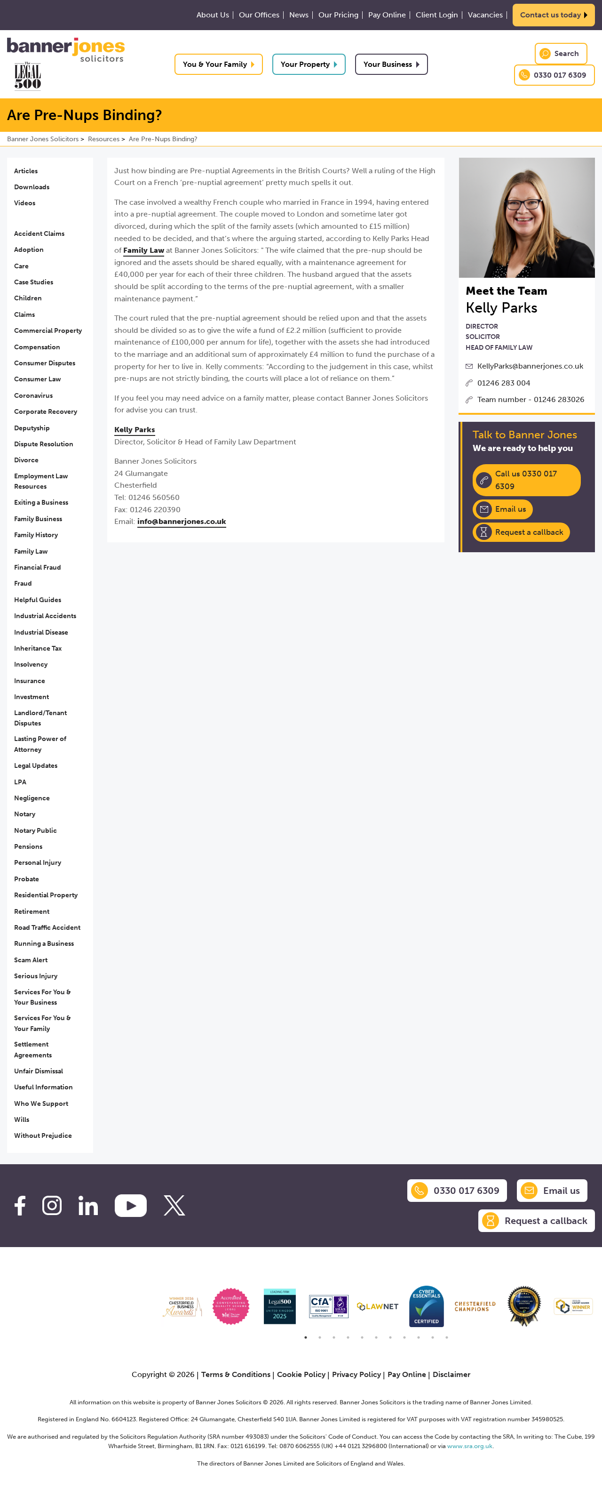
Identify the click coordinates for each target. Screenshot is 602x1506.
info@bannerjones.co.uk (181, 521)
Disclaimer (451, 1374)
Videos (24, 203)
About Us (213, 15)
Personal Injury (37, 863)
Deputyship (32, 428)
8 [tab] (404, 1337)
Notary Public (35, 831)
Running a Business (44, 944)
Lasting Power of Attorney (40, 744)
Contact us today (550, 14)
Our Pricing (338, 15)
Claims (24, 315)
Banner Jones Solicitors (43, 139)
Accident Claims (39, 234)
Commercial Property (48, 331)
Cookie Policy (301, 1374)
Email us (510, 509)
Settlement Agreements (33, 1049)
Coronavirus (33, 396)
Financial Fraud (37, 568)
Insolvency (31, 664)
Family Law (31, 552)
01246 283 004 (504, 383)
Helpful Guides (37, 600)
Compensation (37, 347)
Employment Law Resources (41, 481)
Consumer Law (37, 379)
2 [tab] (320, 1337)
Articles (26, 171)
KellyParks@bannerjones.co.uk (530, 366)
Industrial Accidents (45, 616)
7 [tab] (390, 1337)
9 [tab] (418, 1337)
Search (566, 53)
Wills (21, 1120)
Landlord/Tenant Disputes (40, 718)
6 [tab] (376, 1337)
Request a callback (529, 532)
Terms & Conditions (235, 1374)
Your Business (388, 64)
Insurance (29, 681)
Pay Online (387, 15)
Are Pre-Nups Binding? (163, 139)
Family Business (38, 519)
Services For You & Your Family (42, 1023)
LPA (20, 782)
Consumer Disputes (44, 363)
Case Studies (33, 282)
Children (28, 298)
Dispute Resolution (43, 444)
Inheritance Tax (38, 648)
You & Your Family (215, 64)
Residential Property (46, 895)
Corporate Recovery (45, 412)
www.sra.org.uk (469, 1446)
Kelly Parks (134, 429)
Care (21, 266)
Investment (31, 697)
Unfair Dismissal (38, 1071)
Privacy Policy (356, 1374)
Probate (26, 879)
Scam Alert (31, 960)
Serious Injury (35, 976)
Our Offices (259, 15)
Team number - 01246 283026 (531, 399)
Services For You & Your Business (42, 997)
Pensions (28, 847)
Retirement (31, 912)
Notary (24, 814)
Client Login (437, 15)
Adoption (29, 250)
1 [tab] (305, 1337)
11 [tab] (447, 1337)
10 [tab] (432, 1337)
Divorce (26, 460)
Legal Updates (35, 766)
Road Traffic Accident (47, 928)
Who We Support (41, 1104)
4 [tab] (348, 1337)
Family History (36, 535)
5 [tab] (362, 1337)
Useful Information (43, 1087)
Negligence (32, 798)
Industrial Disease (41, 632)
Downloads (31, 187)
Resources (103, 139)
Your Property (305, 64)
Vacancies (485, 15)
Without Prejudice (43, 1136)
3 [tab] (334, 1337)
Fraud (23, 584)
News (299, 15)
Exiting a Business (41, 503)
